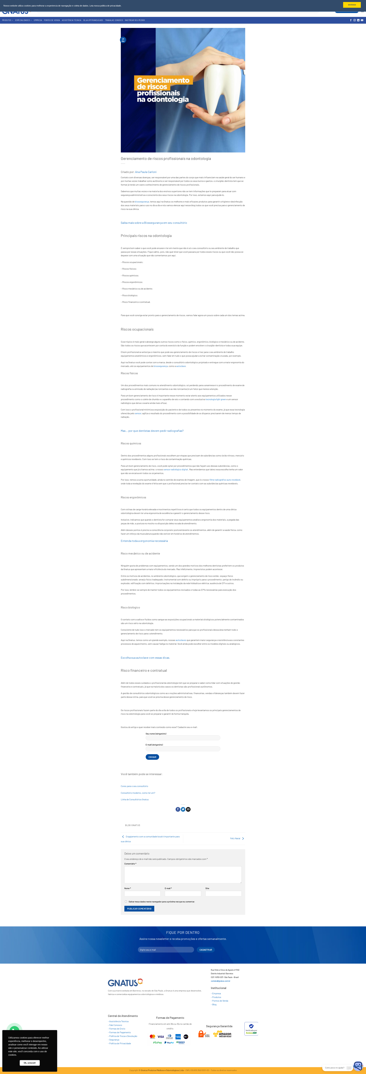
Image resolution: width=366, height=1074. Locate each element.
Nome (127, 888)
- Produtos (216, 997)
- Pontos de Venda (219, 1000)
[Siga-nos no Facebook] (351, 20)
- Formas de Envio (116, 1028)
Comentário (130, 863)
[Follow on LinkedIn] (358, 20)
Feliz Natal (235, 838)
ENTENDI (352, 5)
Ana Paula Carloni (146, 172)
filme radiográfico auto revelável (224, 479)
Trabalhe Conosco (114, 20)
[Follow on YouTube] (362, 20)
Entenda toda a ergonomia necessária (144, 540)
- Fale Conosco (115, 1025)
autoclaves (181, 640)
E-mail (168, 888)
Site (207, 888)
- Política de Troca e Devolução (122, 1036)
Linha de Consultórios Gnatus (135, 799)
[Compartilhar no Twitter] (183, 809)
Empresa (38, 20)
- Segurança (113, 1039)
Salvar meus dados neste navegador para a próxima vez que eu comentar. (162, 901)
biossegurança (142, 201)
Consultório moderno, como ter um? (138, 792)
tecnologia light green (216, 399)
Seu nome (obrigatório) (156, 733)
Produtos (6, 20)
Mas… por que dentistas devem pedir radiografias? (152, 430)
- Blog (213, 1004)
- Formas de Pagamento (119, 1032)
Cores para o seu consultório (134, 786)
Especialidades (22, 20)
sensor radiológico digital (176, 469)
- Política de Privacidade (119, 1043)
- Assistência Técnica (118, 1021)
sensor (138, 413)
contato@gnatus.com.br (220, 981)
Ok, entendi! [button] (30, 1063)
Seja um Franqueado (93, 20)
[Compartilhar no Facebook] (178, 809)
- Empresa (216, 993)
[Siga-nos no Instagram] (354, 20)
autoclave (181, 366)
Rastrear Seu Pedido (135, 20)
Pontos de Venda (52, 20)
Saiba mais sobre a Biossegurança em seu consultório (154, 222)
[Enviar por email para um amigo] (188, 809)
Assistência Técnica (71, 20)
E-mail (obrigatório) (154, 744)
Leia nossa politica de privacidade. (105, 6)
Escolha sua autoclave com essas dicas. (145, 657)
